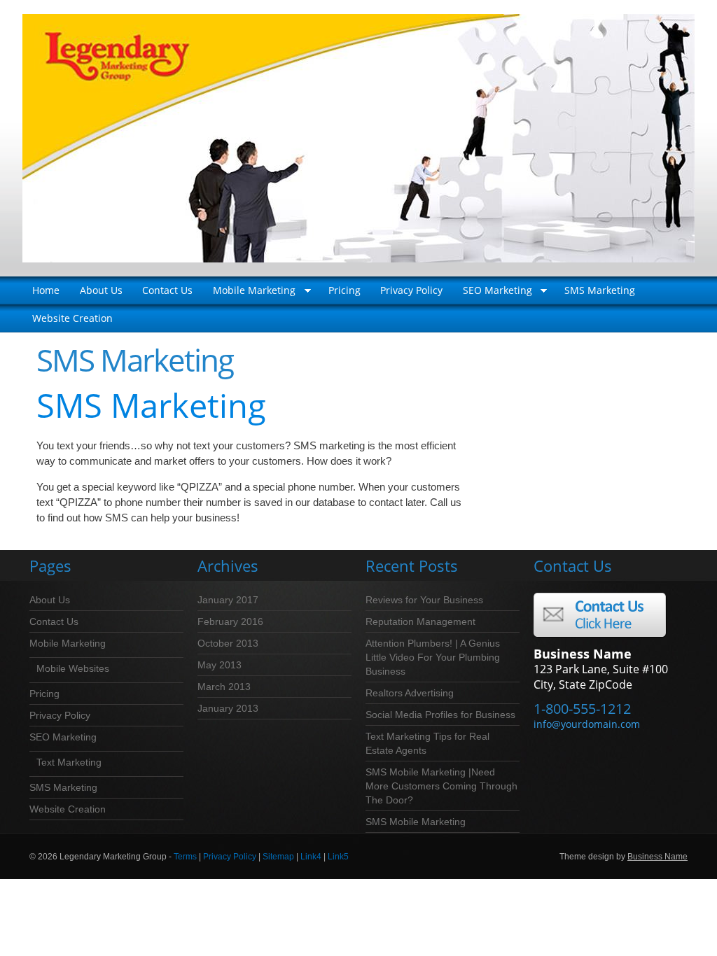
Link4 (310, 857)
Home (46, 290)
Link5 (338, 857)
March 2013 (224, 686)
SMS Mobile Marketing (416, 821)
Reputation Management (420, 621)
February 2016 (230, 621)
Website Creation (72, 318)
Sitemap (278, 857)
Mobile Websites (72, 668)
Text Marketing (69, 762)
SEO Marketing (491, 293)
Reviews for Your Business (424, 599)
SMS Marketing (599, 290)
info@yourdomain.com (587, 724)
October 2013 (227, 643)
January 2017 (227, 599)
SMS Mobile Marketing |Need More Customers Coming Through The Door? (441, 786)
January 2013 (227, 708)
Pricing (344, 290)
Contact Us (167, 290)
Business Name (657, 857)
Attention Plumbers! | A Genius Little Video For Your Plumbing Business (433, 657)
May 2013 (219, 664)
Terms (185, 857)
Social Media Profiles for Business (440, 714)
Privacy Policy (411, 290)
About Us (101, 290)
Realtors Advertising (410, 692)
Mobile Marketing (249, 293)
